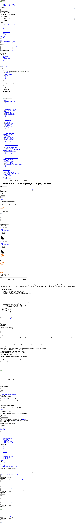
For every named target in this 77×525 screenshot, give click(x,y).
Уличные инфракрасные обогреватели (11, 173)
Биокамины (5, 140)
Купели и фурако (6, 170)
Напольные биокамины (10, 141)
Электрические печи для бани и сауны (13, 103)
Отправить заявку (4, 418)
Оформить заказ (12, 394)
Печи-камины (6, 105)
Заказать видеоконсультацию (4, 230)
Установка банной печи (8, 456)
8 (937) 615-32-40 (11, 24)
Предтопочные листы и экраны (11, 158)
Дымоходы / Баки (6, 127)
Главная (4, 177)
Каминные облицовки (9, 113)
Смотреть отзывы (4, 409)
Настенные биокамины (10, 142)
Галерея (4, 31)
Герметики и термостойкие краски (12, 157)
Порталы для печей (9, 154)
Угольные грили (8, 121)
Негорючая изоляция (9, 152)
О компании (5, 27)
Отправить (3, 325)
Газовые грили (8, 120)
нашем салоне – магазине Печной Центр (8, 202)
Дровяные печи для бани (10, 101)
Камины (4, 111)
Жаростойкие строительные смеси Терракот (14, 155)
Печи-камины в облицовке (10, 107)
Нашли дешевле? (4, 194)
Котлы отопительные (7, 117)
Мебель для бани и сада (8, 168)
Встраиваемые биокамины (10, 143)
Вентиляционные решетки (10, 151)
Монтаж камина (6, 458)
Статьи (4, 451)
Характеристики (8, 277)
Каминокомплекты (9, 139)
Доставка (18, 277)
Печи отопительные (7, 104)
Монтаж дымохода (7, 457)
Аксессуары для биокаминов (11, 147)
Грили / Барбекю (6, 118)
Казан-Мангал (6, 160)
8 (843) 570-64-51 (4, 24)
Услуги (4, 28)
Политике (24, 419)
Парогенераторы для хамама (9, 174)
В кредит (2, 199)
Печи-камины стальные (10, 110)
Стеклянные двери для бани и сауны (12, 149)
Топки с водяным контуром (11, 116)
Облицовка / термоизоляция (8, 150)
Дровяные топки (8, 112)
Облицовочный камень (10, 153)
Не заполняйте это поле (5, 477)
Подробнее (2, 235)
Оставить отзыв (3, 313)
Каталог (9, 98)
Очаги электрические (9, 138)
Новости (4, 33)
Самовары (5, 167)
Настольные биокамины (10, 146)
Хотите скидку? (24, 277)
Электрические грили (9, 126)
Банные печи (5, 100)
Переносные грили (9, 123)
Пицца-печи (7, 125)
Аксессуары (7, 122)
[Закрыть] (3, 70)
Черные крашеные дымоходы (11, 129)
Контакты (5, 34)
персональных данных (5, 329)
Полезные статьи (6, 32)
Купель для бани (8, 171)
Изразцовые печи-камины (10, 109)
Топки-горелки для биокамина (11, 145)
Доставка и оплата (6, 58)
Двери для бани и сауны (8, 148)
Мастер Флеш (8, 130)
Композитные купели (9, 172)
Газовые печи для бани (10, 102)
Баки (6, 128)
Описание (3, 277)
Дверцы (7, 135)
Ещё (4, 64)
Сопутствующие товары (8, 161)
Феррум (9, 308)
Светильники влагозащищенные (12, 165)
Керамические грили (9, 124)
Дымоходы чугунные (9, 133)
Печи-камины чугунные (10, 108)
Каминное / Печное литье (8, 134)
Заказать (2, 196)
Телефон (2, 416)
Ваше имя (2, 415)
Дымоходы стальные (9, 132)
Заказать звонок (3, 25)
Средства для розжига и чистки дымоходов (14, 164)
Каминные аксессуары (10, 114)
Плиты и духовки (9, 136)
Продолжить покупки (4, 394)
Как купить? (5, 29)
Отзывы (14, 277)
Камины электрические (8, 137)
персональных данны (9, 466)
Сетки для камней (9, 162)
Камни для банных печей (8, 159)
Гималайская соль (9, 166)
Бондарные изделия (9, 163)
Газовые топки (8, 115)
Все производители (7, 175)
